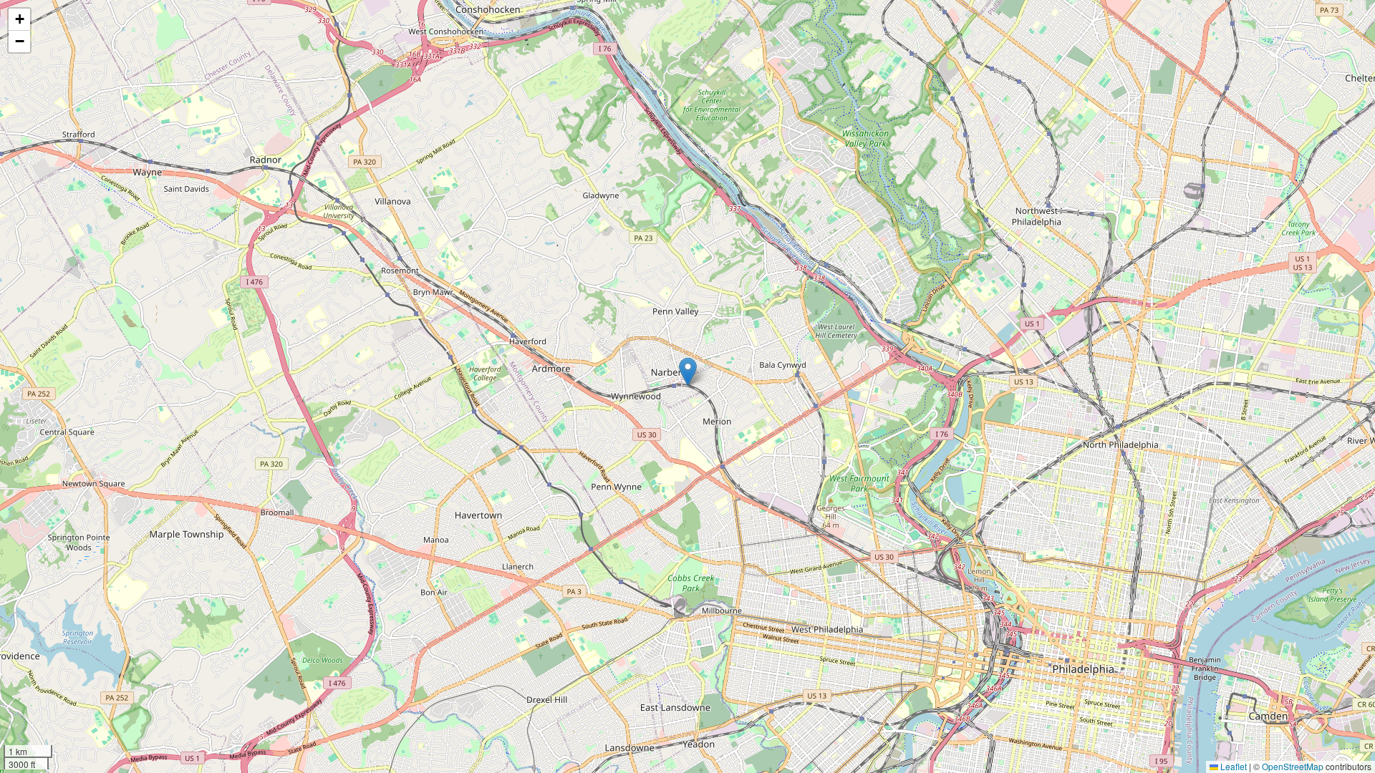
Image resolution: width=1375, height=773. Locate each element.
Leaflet (1232, 766)
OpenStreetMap (1292, 766)
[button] (688, 371)
